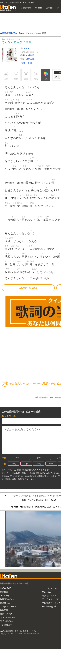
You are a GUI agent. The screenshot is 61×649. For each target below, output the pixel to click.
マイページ (5, 595)
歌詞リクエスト (49, 595)
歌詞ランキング (7, 599)
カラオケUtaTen (7, 617)
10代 (13, 463)
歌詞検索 (27, 8)
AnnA (26, 48)
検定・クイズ (6, 614)
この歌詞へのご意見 (28, 288)
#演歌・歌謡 (26, 63)
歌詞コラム (5, 603)
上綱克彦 (30, 58)
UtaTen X (46, 592)
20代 (26, 463)
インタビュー (6, 625)
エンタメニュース (8, 606)
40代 (51, 463)
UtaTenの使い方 (49, 606)
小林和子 (30, 55)
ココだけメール (49, 588)
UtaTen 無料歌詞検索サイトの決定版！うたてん (18, 631)
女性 (39, 458)
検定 (51, 8)
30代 (39, 463)
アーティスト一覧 (50, 599)
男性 (17, 458)
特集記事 (4, 610)
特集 (40, 8)
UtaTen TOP (5, 588)
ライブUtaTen (6, 621)
